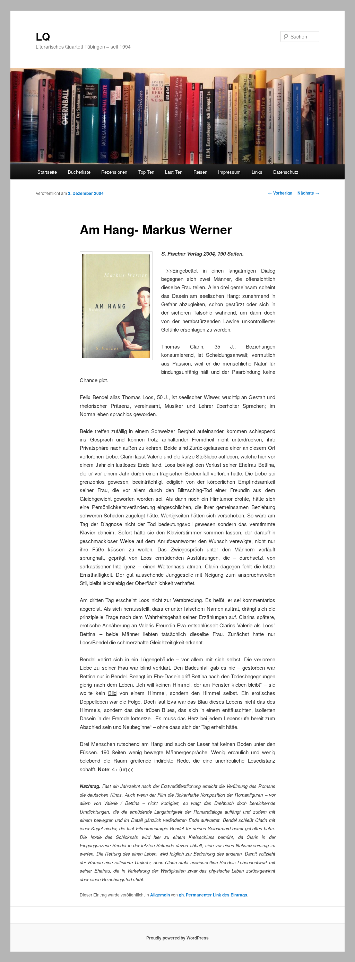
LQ (43, 36)
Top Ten (146, 172)
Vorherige (280, 193)
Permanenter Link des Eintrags (216, 895)
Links (257, 172)
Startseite (47, 172)
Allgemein (160, 895)
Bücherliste (79, 172)
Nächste (308, 193)
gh (181, 895)
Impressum (229, 172)
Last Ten (173, 172)
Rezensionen (114, 172)
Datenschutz (285, 172)
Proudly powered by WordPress (177, 938)
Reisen (200, 172)
